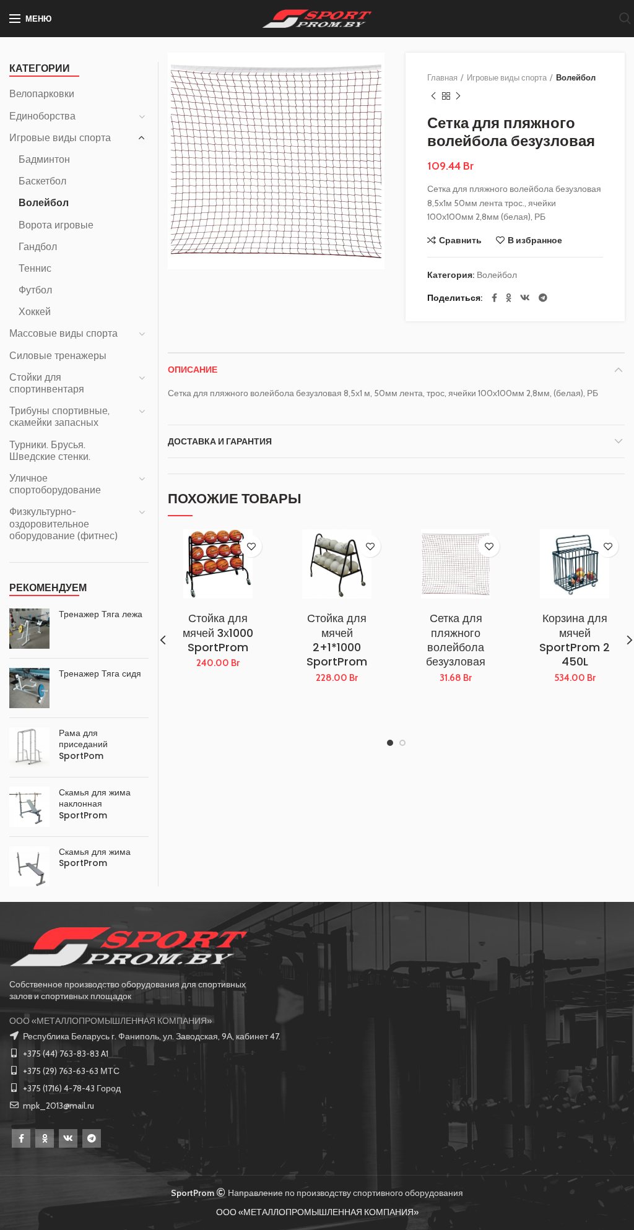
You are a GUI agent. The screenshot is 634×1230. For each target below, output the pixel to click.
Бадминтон (44, 159)
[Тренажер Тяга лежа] (29, 629)
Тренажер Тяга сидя (100, 673)
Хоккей (35, 312)
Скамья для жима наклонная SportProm (95, 804)
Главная (442, 77)
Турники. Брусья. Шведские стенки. (49, 450)
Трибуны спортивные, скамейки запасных (59, 416)
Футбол (35, 290)
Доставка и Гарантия (220, 441)
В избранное (535, 240)
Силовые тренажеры (57, 356)
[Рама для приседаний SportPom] (29, 747)
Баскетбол (42, 181)
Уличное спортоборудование (55, 484)
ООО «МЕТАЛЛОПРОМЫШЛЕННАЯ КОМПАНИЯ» (110, 1020)
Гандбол (38, 247)
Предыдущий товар (433, 96)
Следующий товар (458, 96)
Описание (192, 369)
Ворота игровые (56, 225)
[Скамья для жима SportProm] (29, 866)
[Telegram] (543, 298)
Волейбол (576, 77)
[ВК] (525, 298)
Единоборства (42, 116)
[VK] (68, 1138)
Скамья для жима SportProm (95, 857)
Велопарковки (41, 94)
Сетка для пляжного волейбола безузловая (455, 640)
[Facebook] (494, 298)
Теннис (35, 268)
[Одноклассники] (509, 298)
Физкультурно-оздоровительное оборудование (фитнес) (63, 523)
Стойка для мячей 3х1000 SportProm (218, 632)
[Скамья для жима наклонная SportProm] (29, 807)
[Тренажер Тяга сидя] (29, 688)
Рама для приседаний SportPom (83, 744)
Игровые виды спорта (507, 77)
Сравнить (460, 240)
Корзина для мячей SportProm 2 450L (574, 640)
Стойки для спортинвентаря (46, 383)
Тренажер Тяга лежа (100, 614)
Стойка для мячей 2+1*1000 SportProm (336, 640)
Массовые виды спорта (63, 333)
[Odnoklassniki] (44, 1138)
